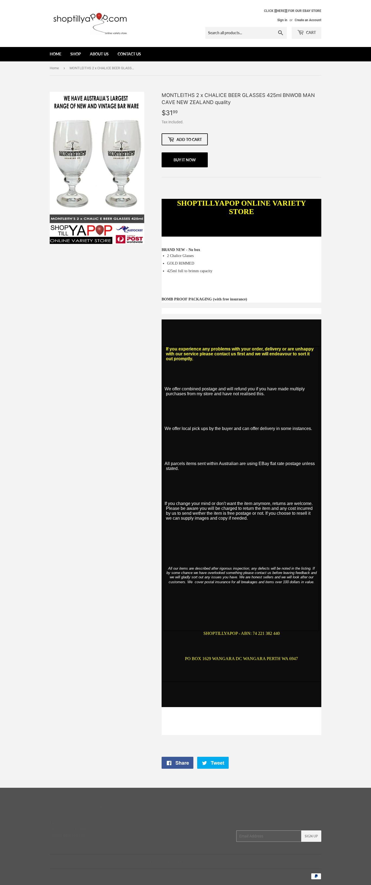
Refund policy (206, 861)
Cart (310, 32)
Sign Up (311, 836)
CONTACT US (129, 54)
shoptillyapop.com (76, 876)
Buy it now (185, 160)
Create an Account (308, 20)
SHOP (75, 54)
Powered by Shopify (110, 876)
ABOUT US (99, 54)
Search (155, 861)
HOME (55, 54)
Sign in (282, 20)
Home (54, 68)
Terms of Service (178, 861)
